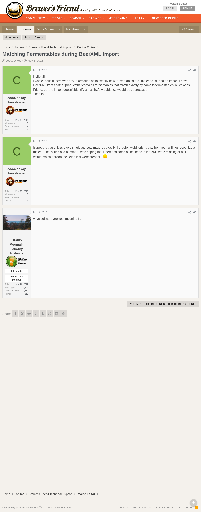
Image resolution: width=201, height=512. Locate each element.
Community (35, 18)
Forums (25, 29)
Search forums (34, 37)
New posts (12, 37)
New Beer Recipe (165, 18)
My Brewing (118, 18)
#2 (194, 141)
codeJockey (13, 60)
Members (73, 29)
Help (178, 507)
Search (75, 18)
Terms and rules (143, 507)
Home (9, 29)
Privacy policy (164, 507)
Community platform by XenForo (36, 507)
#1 (194, 70)
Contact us (123, 507)
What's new (46, 29)
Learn (140, 18)
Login (170, 8)
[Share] (189, 70)
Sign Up (187, 8)
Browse (95, 18)
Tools (57, 18)
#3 (194, 212)
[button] (59, 29)
